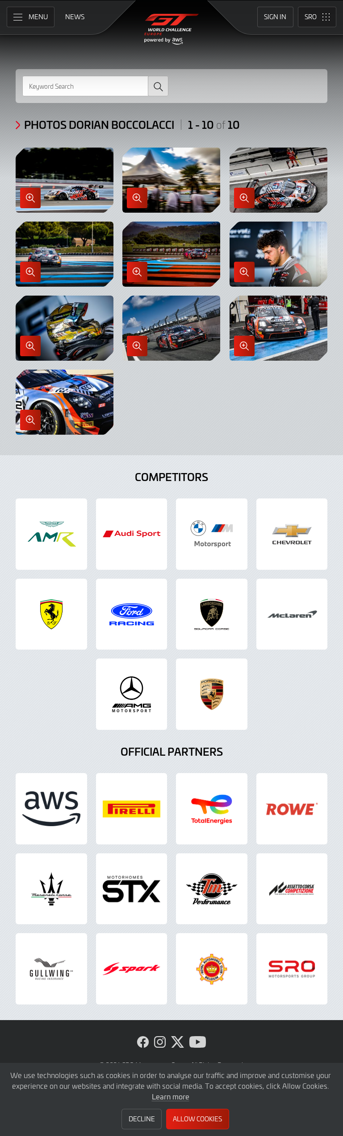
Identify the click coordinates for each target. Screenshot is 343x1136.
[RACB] (211, 968)
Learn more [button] (170, 1096)
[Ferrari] (51, 614)
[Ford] (131, 614)
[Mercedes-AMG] (131, 694)
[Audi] (131, 534)
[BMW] (211, 534)
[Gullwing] (51, 968)
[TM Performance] (211, 889)
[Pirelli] (131, 808)
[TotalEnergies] (211, 808)
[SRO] (292, 968)
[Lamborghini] (211, 614)
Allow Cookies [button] (197, 1119)
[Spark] (131, 968)
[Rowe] (292, 808)
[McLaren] (292, 614)
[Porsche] (211, 694)
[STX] (131, 889)
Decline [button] (142, 1119)
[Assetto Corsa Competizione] (292, 889)
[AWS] (51, 808)
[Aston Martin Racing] (51, 534)
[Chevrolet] (292, 534)
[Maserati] (51, 889)
